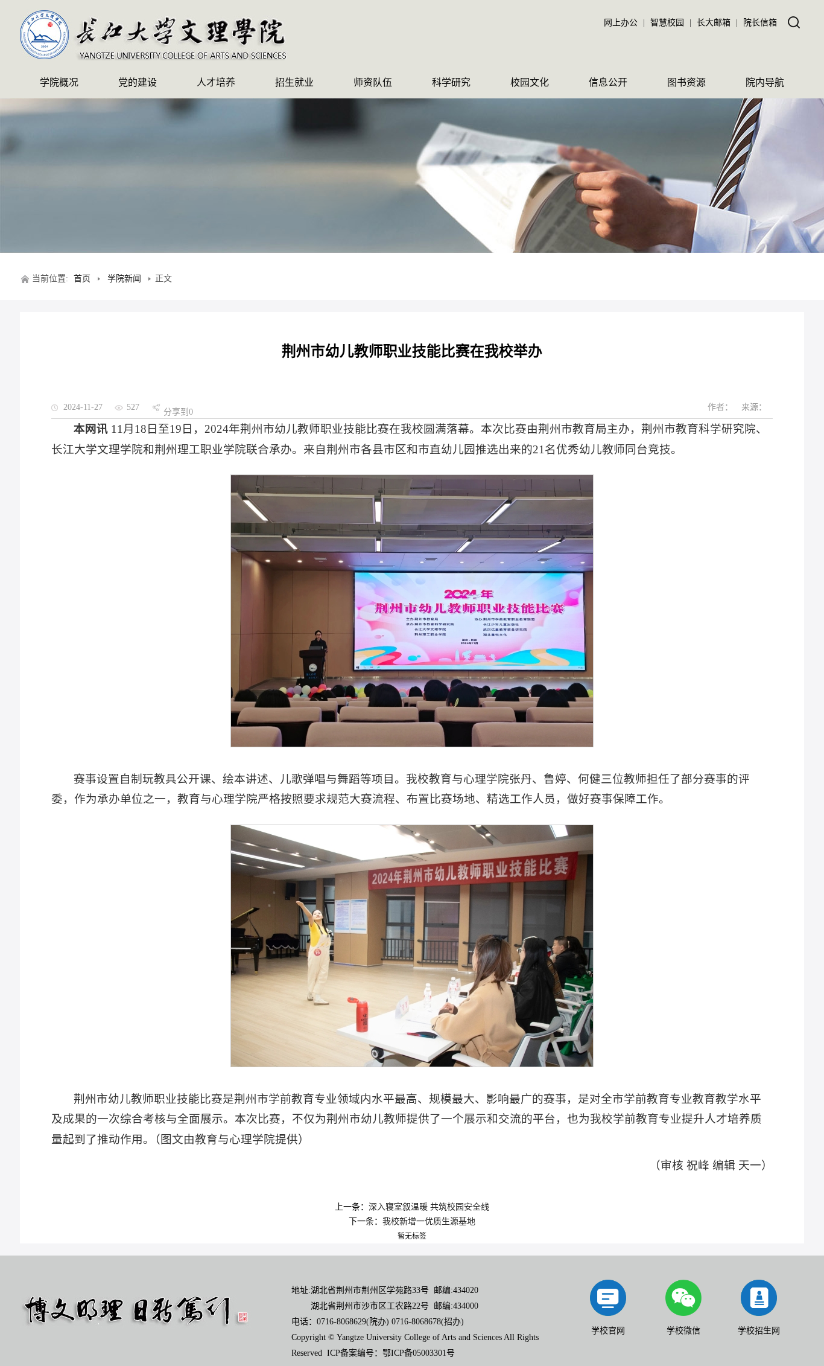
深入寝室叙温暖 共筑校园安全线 (429, 1206)
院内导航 (765, 82)
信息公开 (608, 82)
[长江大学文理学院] (154, 57)
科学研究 (451, 82)
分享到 (176, 412)
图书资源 (686, 82)
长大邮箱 (714, 22)
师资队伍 (372, 82)
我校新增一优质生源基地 (428, 1221)
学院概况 (59, 82)
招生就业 (294, 82)
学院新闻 (124, 278)
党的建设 (137, 82)
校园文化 (529, 82)
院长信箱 (760, 22)
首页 (82, 278)
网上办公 (621, 22)
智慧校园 (667, 22)
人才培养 (216, 82)
